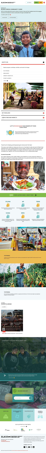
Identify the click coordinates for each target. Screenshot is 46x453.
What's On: (5, 62)
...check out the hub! (10, 377)
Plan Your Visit (4, 17)
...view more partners (23, 426)
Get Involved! (6, 113)
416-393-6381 (3, 440)
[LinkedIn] (33, 447)
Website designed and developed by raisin (21, 450)
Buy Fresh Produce (13, 17)
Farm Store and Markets (9, 117)
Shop (41, 2)
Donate (36, 2)
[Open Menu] (44, 2)
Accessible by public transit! (5, 14)
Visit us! (30, 2)
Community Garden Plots (8, 75)
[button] (30, 398)
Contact (13, 450)
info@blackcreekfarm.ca (5, 441)
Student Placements (7, 78)
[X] (27, 447)
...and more (5, 80)
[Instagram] (31, 447)
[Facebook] (24, 447)
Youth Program (6, 70)
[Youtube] (29, 447)
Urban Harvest (6, 73)
